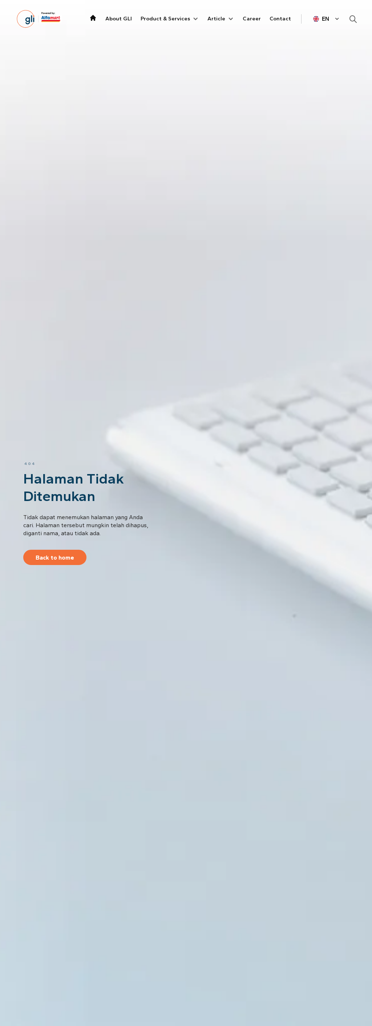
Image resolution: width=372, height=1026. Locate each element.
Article (216, 18)
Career (252, 18)
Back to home (55, 557)
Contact (280, 18)
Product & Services (165, 18)
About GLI (118, 18)
